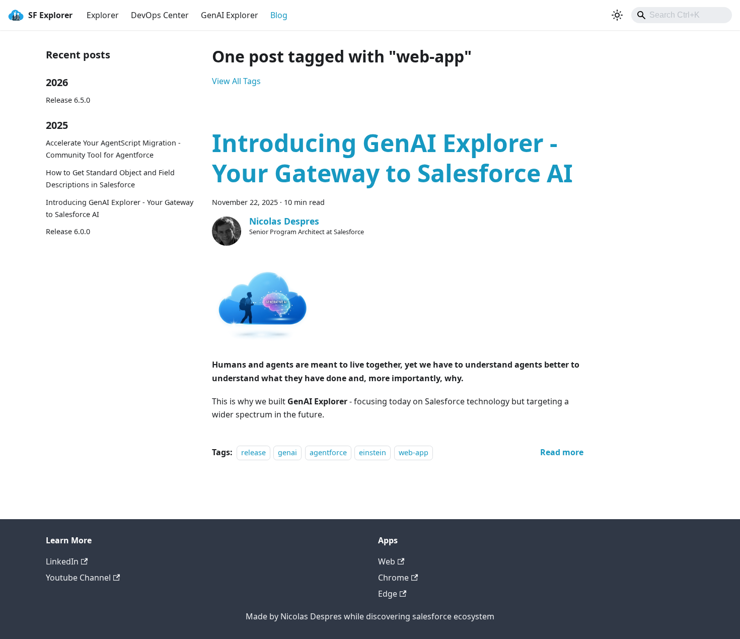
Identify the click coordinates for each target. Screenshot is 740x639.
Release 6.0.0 (68, 231)
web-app (413, 452)
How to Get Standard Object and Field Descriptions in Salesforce (110, 178)
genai (287, 452)
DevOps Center (160, 15)
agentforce (328, 452)
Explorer (103, 15)
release (253, 452)
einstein (372, 452)
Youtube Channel (78, 577)
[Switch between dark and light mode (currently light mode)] (617, 15)
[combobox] (681, 15)
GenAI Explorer (229, 15)
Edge (387, 593)
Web (386, 561)
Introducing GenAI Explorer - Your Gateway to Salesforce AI (119, 208)
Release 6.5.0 (68, 100)
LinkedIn (62, 561)
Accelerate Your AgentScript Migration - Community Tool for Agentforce (113, 149)
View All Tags (236, 81)
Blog (278, 15)
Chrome (393, 577)
